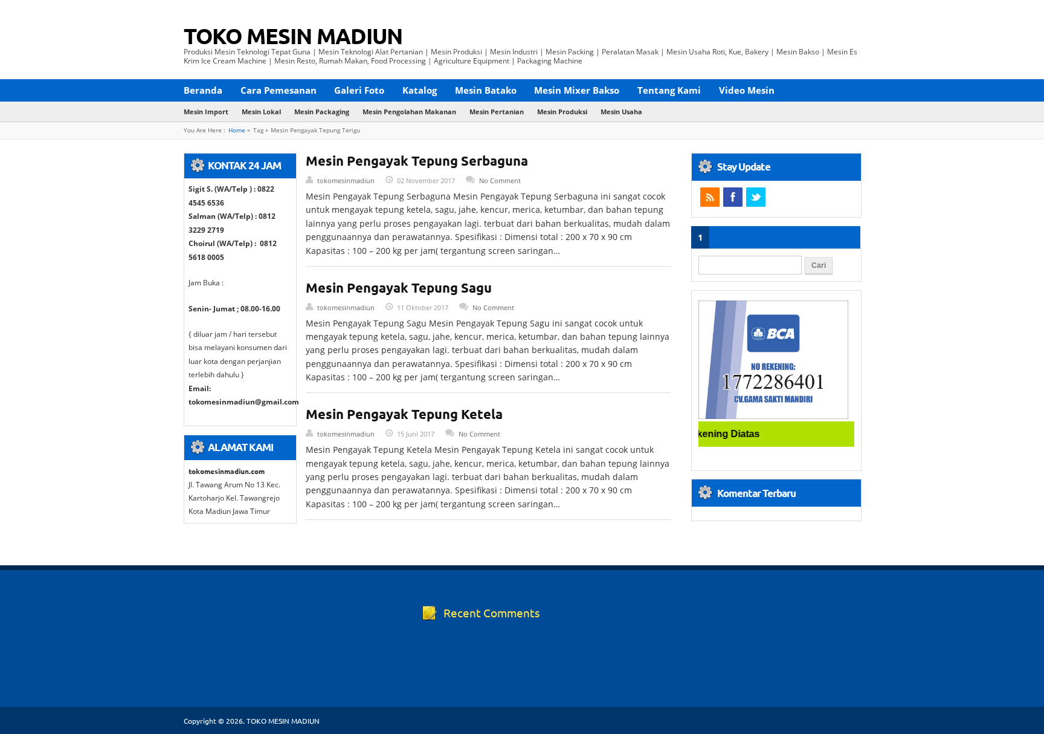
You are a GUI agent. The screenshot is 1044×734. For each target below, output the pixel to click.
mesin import (206, 111)
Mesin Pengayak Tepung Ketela (404, 414)
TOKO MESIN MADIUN (293, 35)
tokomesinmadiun (346, 180)
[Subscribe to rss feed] (710, 197)
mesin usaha (621, 111)
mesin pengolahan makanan (409, 111)
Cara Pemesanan (278, 90)
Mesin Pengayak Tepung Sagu (399, 287)
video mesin (747, 90)
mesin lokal (261, 111)
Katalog (419, 90)
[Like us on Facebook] (733, 197)
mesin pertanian (496, 111)
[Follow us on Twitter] (755, 197)
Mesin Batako (486, 90)
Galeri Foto (359, 90)
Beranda (203, 90)
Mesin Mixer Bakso (576, 90)
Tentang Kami (669, 90)
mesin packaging (321, 111)
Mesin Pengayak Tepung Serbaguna (417, 160)
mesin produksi (562, 111)
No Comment (500, 180)
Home (236, 130)
